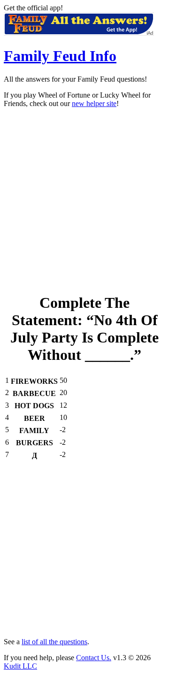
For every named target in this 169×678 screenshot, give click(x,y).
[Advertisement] (84, 199)
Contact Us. (93, 658)
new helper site (94, 103)
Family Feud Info (60, 55)
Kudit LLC (20, 666)
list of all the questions (54, 642)
